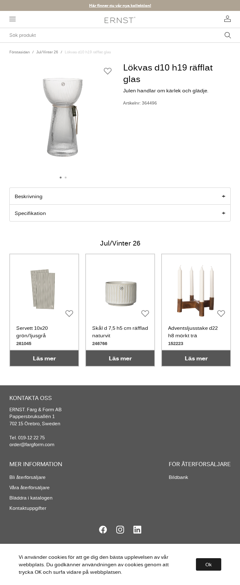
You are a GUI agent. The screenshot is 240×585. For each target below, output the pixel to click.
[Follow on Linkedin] (137, 529)
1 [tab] (60, 177)
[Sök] (228, 35)
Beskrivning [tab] (28, 196)
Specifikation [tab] (30, 213)
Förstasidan (19, 52)
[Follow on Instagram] (120, 529)
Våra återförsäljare (29, 487)
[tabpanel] (63, 115)
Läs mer (44, 358)
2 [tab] (65, 177)
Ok (208, 564)
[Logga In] (227, 19)
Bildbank (178, 477)
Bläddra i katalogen (30, 498)
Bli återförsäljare (27, 477)
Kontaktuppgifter (27, 508)
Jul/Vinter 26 (47, 52)
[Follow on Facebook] (103, 529)
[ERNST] (120, 19)
